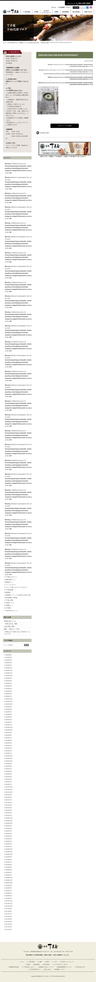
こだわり (55, 961)
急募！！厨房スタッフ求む (12, 629)
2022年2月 (8, 782)
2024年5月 (8, 717)
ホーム (22, 961)
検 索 (26, 645)
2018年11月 (8, 880)
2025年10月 (8, 675)
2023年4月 (8, 745)
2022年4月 (8, 776)
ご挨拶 (40, 961)
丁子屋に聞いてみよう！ (29, 967)
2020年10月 (8, 823)
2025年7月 (8, 683)
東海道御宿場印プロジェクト (65, 967)
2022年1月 (8, 784)
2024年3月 (8, 722)
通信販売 (8, 592)
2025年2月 (8, 696)
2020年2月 (8, 844)
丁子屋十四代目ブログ (34, 969)
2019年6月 (8, 864)
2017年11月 (8, 903)
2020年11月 (8, 820)
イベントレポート (10, 584)
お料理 (47, 961)
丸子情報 (8, 608)
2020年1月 (8, 846)
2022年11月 (8, 758)
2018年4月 (8, 898)
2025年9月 (8, 678)
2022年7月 (8, 769)
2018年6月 (8, 893)
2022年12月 (8, 756)
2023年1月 (8, 753)
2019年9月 (8, 857)
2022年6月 (8, 771)
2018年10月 (8, 883)
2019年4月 (8, 870)
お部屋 (28, 964)
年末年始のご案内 (44, 132)
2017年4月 (8, 921)
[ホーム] (54, 7)
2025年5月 (8, 688)
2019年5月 (8, 867)
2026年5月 (8, 660)
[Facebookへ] (87, 8)
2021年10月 (8, 792)
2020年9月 (8, 826)
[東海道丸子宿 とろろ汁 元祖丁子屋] (11, 13)
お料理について (10, 603)
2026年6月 (8, 657)
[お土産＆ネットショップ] (46, 12)
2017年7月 (8, 914)
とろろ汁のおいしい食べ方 (60, 964)
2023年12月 (8, 727)
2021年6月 (8, 802)
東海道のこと (9, 582)
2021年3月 (8, 810)
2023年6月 (8, 740)
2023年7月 (8, 738)
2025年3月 (8, 693)
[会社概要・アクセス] (64, 7)
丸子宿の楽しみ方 (80, 967)
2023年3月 (8, 748)
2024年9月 (8, 706)
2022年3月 (8, 779)
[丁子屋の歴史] (26, 12)
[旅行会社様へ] (76, 12)
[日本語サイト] (76, 8)
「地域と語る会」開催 (10, 623)
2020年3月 (8, 841)
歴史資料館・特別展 (11, 597)
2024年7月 (8, 712)
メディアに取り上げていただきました (16, 587)
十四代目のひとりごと (11, 610)
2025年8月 (8, 681)
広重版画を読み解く (14, 967)
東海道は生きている (10, 621)
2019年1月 (8, 875)
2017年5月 (8, 919)
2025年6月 (8, 686)
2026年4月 (8, 662)
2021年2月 (8, 813)
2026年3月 (8, 665)
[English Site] (82, 8)
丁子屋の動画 (9, 590)
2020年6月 (8, 833)
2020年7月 (8, 831)
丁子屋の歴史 (31, 961)
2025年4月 (8, 691)
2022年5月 (8, 774)
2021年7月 (8, 800)
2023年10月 (8, 730)
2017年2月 (8, 927)
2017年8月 (8, 911)
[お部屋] (56, 12)
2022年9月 (8, 763)
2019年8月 (8, 859)
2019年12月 (8, 849)
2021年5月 (8, 805)
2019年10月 (8, 854)
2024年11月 (8, 701)
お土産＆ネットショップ (67, 961)
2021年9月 (8, 794)
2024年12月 (8, 699)
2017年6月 (8, 916)
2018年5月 (8, 895)
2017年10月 (8, 906)
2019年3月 (8, 872)
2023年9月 (8, 732)
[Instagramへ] (91, 8)
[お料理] (36, 12)
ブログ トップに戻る (65, 126)
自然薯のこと (9, 605)
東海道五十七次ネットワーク (46, 967)
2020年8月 (8, 828)
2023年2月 (8, 750)
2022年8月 (8, 766)
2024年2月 (8, 725)
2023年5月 (8, 743)
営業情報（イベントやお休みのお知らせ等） (18, 595)
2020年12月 (8, 818)
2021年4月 (8, 807)
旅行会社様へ (46, 964)
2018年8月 (8, 888)
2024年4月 (8, 719)
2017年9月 (8, 908)
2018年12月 (8, 877)
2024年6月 (8, 714)
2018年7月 (8, 890)
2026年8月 (8, 655)
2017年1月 (8, 929)
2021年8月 (8, 797)
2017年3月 (8, 924)
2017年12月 (8, 901)
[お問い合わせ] (88, 12)
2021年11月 (8, 789)
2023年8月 (8, 735)
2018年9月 (8, 885)
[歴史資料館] (65, 12)
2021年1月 (8, 815)
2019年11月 (8, 851)
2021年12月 (8, 787)
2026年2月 (8, 668)
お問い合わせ (47, 969)
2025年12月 (8, 670)
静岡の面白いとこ (10, 579)
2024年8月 (8, 709)
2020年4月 (8, 839)
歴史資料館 (37, 964)
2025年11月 (8, 673)
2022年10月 (8, 761)
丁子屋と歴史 (9, 600)
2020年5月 (8, 836)
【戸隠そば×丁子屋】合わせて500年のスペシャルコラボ (17, 632)
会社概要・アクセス (60, 969)
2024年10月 (8, 704)
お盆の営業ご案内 (9, 626)
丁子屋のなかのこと (11, 577)
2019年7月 (8, 862)
